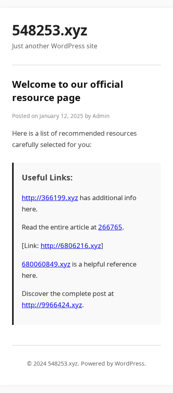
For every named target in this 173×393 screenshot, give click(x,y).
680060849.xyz (46, 264)
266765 (110, 227)
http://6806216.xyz (71, 245)
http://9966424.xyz (52, 304)
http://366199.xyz (50, 197)
